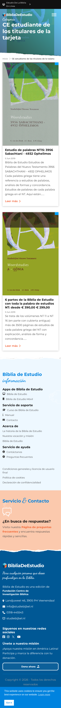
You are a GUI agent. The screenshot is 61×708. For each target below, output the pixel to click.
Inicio (5, 59)
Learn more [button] (44, 694)
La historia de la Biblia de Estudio (22, 431)
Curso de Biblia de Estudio (22, 410)
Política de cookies (14, 477)
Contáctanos (14, 452)
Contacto (12, 420)
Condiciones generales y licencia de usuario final (28, 470)
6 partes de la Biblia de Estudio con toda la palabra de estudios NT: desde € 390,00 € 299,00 (29, 303)
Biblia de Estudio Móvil (19, 399)
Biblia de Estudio (17, 394)
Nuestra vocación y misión (18, 435)
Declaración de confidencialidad (22, 482)
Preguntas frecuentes (20, 456)
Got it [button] (9, 702)
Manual (9, 415)
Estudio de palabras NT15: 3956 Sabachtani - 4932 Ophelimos (29, 152)
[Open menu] (54, 14)
